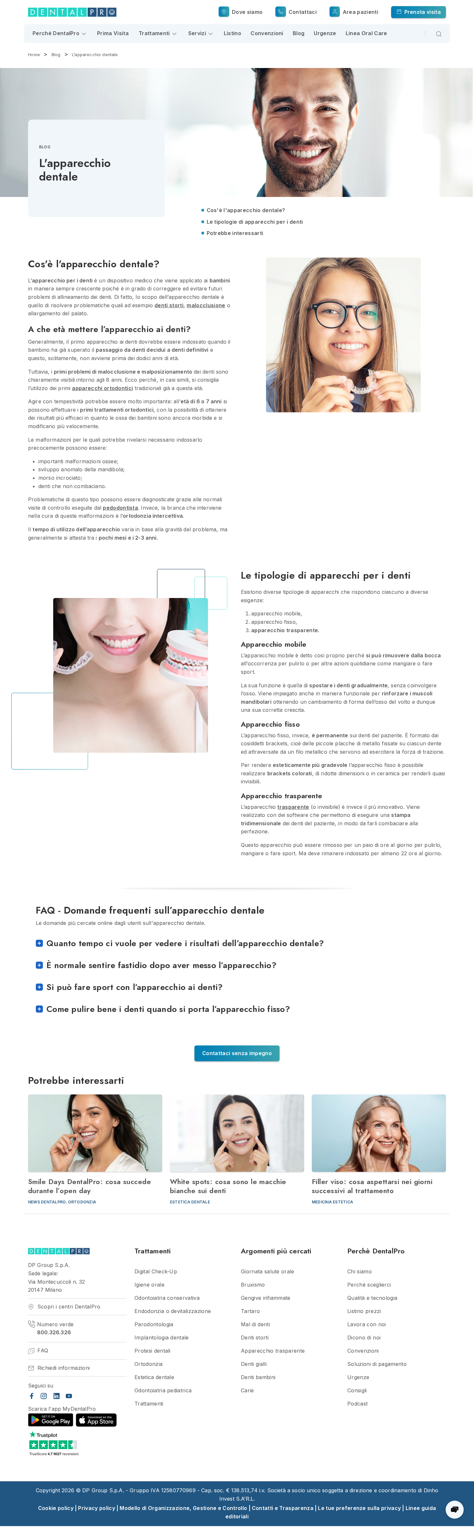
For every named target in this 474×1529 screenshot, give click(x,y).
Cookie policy (56, 1508)
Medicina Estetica (332, 1202)
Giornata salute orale (267, 1272)
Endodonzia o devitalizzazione (172, 1311)
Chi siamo (359, 1272)
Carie (247, 1390)
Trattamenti (148, 1404)
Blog (298, 33)
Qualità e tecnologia (372, 1298)
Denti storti (255, 1338)
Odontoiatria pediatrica (163, 1390)
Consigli (357, 1390)
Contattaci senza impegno (237, 1053)
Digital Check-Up (155, 1272)
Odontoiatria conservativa (167, 1298)
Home (34, 54)
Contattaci (302, 12)
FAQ (42, 1351)
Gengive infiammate (266, 1298)
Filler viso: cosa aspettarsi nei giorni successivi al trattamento (372, 1186)
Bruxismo (253, 1285)
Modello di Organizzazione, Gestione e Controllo (183, 1508)
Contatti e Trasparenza (282, 1508)
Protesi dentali (152, 1351)
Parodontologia (153, 1324)
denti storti (168, 305)
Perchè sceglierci (369, 1285)
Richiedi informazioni (62, 1368)
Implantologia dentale (161, 1338)
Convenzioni (267, 33)
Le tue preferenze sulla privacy (359, 1508)
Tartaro (250, 1311)
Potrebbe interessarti (235, 233)
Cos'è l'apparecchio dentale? (246, 210)
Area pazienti (359, 12)
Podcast (357, 1404)
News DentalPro (47, 1202)
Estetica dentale (190, 1202)
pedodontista (120, 508)
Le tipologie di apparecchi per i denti (255, 222)
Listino (232, 33)
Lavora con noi (366, 1324)
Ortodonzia (82, 1202)
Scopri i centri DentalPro (67, 1307)
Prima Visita (113, 33)
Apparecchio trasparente (273, 1351)
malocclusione (206, 305)
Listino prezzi (364, 1311)
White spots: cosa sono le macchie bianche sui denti (228, 1186)
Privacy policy (96, 1508)
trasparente (293, 807)
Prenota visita (422, 12)
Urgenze (325, 33)
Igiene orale (149, 1285)
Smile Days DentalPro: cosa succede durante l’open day (89, 1186)
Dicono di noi (363, 1338)
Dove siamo (246, 12)
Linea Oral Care (366, 33)
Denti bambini (258, 1377)
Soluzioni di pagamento (377, 1364)
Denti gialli (254, 1364)
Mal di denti (255, 1324)
